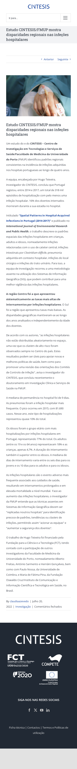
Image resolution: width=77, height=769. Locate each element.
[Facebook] (29, 710)
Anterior (49, 59)
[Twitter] (35, 710)
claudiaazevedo (19, 601)
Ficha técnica (17, 727)
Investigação (23, 606)
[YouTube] (41, 710)
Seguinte (62, 59)
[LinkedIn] (47, 710)
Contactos (33, 727)
